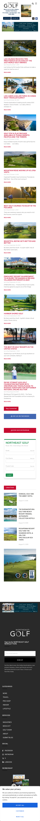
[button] (32, 3)
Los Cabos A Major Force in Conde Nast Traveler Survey (20, 97)
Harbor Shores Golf (13, 314)
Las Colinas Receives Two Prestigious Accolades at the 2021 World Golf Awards (18, 61)
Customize (20, 811)
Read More (7, 72)
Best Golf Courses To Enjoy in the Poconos (20, 207)
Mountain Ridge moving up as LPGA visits (20, 171)
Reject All (20, 817)
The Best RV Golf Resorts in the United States (18, 348)
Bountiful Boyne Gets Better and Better (20, 242)
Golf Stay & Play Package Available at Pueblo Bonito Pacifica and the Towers (17, 135)
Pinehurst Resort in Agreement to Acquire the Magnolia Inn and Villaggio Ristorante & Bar (19, 278)
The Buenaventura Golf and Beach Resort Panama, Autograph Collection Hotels (27, 513)
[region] (20, 803)
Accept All (20, 805)
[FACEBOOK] (36, 18)
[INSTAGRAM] (33, 18)
